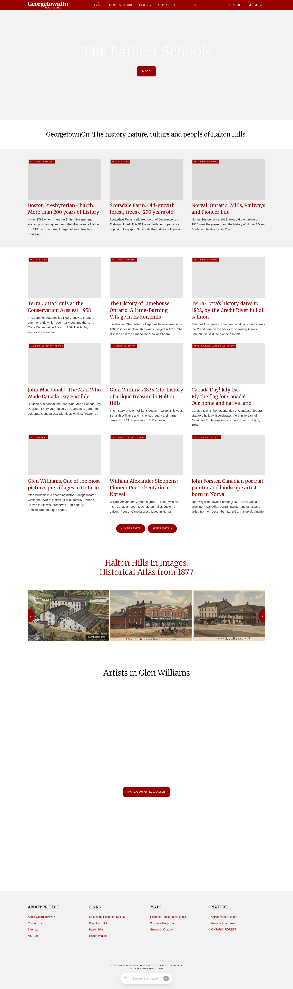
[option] (69, 615)
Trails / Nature (120, 161)
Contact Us (35, 923)
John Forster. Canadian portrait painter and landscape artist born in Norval (227, 487)
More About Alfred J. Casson (146, 791)
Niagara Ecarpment (223, 923)
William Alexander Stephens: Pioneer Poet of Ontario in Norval (144, 487)
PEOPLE (193, 5)
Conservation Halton (224, 916)
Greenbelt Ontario (161, 929)
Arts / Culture (202, 346)
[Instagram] (233, 5)
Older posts (131, 528)
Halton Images (98, 935)
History (145, 5)
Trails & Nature (121, 5)
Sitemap (33, 929)
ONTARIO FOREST (223, 929)
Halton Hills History (42, 161)
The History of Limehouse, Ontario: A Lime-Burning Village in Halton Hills (140, 310)
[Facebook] (229, 5)
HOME (98, 5)
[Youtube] (239, 5)
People (59, 346)
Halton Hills (96, 929)
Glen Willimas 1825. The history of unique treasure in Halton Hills (146, 396)
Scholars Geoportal (162, 923)
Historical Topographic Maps (168, 916)
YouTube (33, 935)
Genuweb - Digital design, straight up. (163, 965)
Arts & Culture (169, 5)
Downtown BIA (98, 923)
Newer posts (161, 528)
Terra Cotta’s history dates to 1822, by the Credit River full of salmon (227, 310)
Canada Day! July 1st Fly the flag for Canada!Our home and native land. (222, 396)
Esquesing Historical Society (107, 916)
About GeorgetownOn (41, 916)
